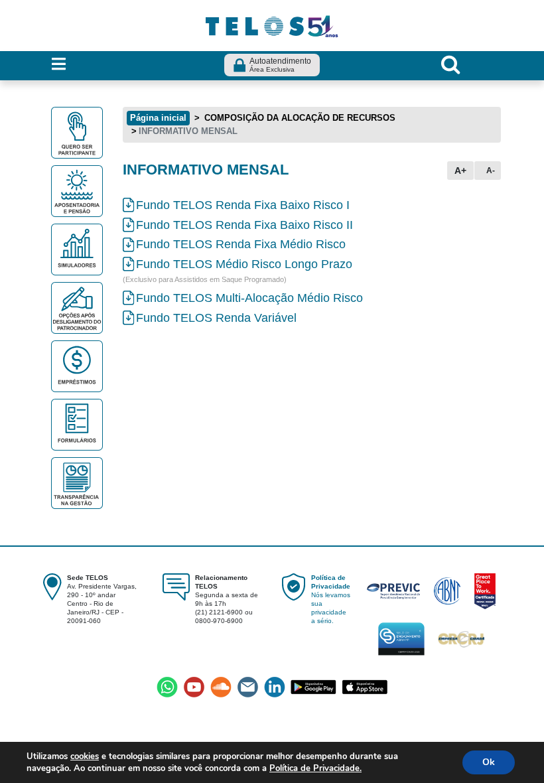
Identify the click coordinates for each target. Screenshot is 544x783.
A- (490, 170)
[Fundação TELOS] (272, 24)
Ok (488, 762)
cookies (84, 756)
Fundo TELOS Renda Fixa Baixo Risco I (243, 205)
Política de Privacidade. (315, 768)
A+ (460, 170)
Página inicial (158, 118)
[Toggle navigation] (58, 65)
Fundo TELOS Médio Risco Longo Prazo (244, 264)
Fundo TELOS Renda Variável (216, 317)
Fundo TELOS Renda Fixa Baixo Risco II (244, 225)
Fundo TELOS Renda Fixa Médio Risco (241, 244)
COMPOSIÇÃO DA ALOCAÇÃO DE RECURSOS (298, 118)
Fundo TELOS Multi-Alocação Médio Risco (249, 298)
